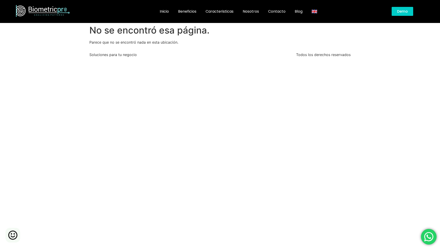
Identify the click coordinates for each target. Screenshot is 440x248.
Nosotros (251, 11)
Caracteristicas (220, 11)
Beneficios (187, 11)
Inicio (164, 11)
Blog (298, 11)
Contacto (277, 11)
